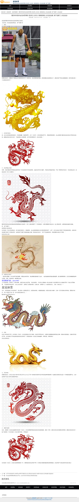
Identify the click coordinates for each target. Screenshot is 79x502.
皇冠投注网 (30, 8)
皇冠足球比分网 (5, 234)
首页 (10, 5)
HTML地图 (49, 498)
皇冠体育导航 (30, 499)
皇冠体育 (9, 12)
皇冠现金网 (41, 499)
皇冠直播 (50, 5)
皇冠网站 (30, 5)
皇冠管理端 (49, 8)
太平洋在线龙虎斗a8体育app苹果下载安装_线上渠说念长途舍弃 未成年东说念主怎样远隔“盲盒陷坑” (30, 473)
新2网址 (50, 499)
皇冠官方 (69, 5)
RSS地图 (45, 498)
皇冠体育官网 (39, 491)
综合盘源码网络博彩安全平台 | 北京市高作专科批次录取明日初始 (21, 475)
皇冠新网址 (71, 487)
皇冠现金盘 (10, 8)
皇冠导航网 (69, 8)
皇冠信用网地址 (5, 338)
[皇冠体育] (5, 2)
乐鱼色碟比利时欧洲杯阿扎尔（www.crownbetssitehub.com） (16, 483)
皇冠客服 (46, 499)
